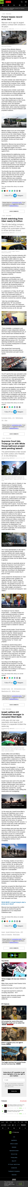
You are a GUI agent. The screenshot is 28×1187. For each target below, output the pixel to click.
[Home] (2, 2)
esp (7, 1122)
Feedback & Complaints (14, 1171)
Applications (14, 1140)
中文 (26, 1122)
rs (22, 1122)
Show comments (14, 211)
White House (16, 691)
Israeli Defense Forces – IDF (14, 932)
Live (14, 1136)
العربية (2, 1122)
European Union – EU (8, 418)
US (2, 420)
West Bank (16, 934)
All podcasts (23, 1101)
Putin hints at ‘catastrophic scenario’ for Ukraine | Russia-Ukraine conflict (13, 9)
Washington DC (6, 691)
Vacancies (14, 1174)
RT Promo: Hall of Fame (14, 1164)
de (15, 1122)
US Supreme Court (19, 689)
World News (8, 13)
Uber (5, 420)
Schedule (14, 1147)
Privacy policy (14, 1157)
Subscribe (14, 1091)
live (8, 1)
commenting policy (17, 202)
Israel (3, 932)
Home (3, 13)
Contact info (14, 1167)
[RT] (3, 1125)
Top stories (5, 961)
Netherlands (19, 418)
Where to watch (14, 1143)
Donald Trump (5, 689)
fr (18, 1122)
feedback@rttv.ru (13, 205)
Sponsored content (14, 1150)
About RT (14, 1161)
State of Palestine (6, 934)
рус (11, 1122)
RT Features (5, 1004)
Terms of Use (14, 1154)
